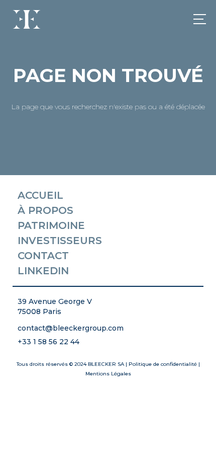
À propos (45, 210)
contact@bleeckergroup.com (71, 328)
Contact (43, 256)
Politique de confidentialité (163, 364)
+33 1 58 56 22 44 (48, 341)
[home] (25, 19)
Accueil (40, 195)
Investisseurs (60, 241)
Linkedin (43, 271)
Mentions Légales (108, 373)
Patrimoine (51, 225)
